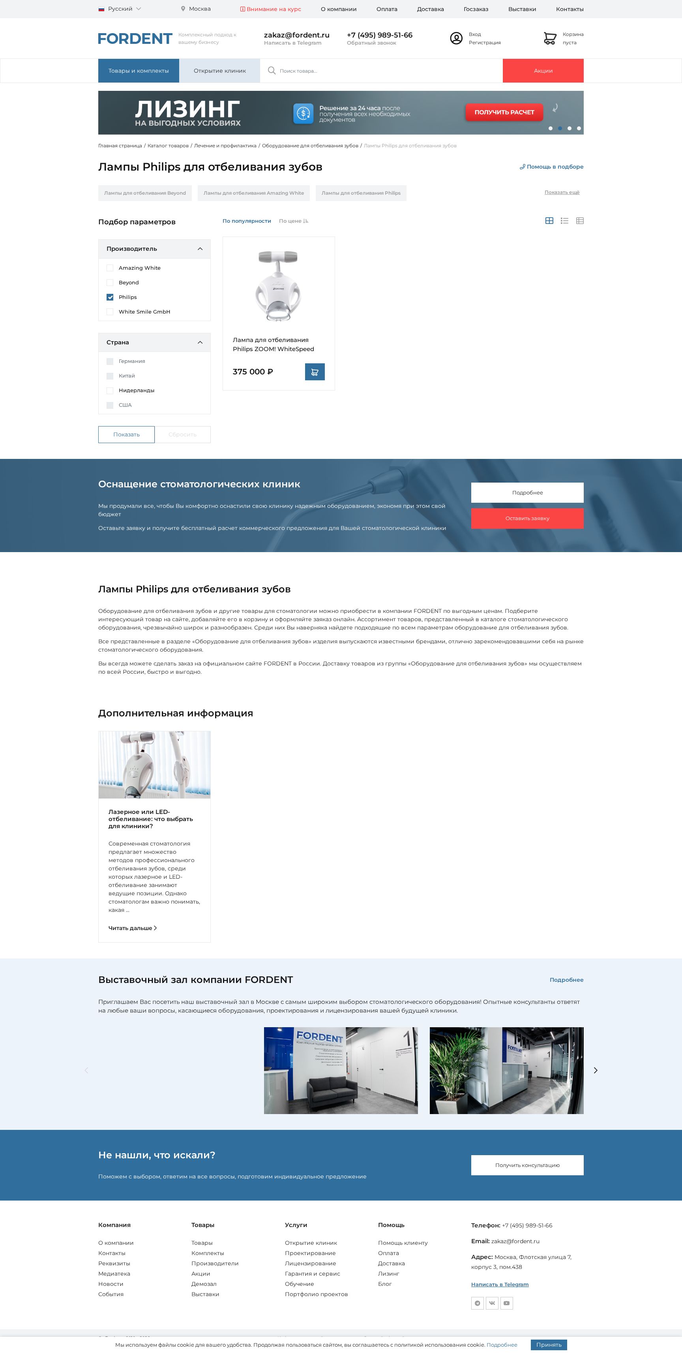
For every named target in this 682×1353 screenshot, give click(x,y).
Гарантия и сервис (312, 1273)
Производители (215, 1263)
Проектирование (310, 1253)
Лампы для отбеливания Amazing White (254, 193)
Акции (543, 70)
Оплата (387, 9)
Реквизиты (114, 1263)
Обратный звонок (371, 42)
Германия (132, 361)
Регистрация (485, 42)
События (111, 1294)
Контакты (570, 9)
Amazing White (140, 268)
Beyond (129, 282)
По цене (291, 221)
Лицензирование (310, 1263)
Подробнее (527, 492)
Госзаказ (476, 9)
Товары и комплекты (139, 70)
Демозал (204, 1283)
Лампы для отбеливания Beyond (145, 193)
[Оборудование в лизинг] (341, 112)
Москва (199, 8)
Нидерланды (136, 390)
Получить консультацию (527, 1165)
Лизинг (388, 1273)
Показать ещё (562, 192)
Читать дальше (131, 928)
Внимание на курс (273, 9)
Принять (549, 1344)
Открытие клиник (220, 70)
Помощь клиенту (403, 1242)
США (125, 405)
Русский (120, 8)
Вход (475, 34)
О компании (339, 9)
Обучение (299, 1283)
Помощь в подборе (554, 166)
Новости (111, 1283)
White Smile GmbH (144, 311)
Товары (202, 1242)
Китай (127, 375)
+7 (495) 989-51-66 (379, 35)
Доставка (430, 9)
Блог (385, 1283)
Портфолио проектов (316, 1294)
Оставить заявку (527, 518)
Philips (128, 297)
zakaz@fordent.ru (297, 35)
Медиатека (114, 1273)
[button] (550, 128)
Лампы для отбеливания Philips (361, 193)
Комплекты (207, 1253)
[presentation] (86, 1070)
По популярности (247, 221)
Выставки (522, 9)
